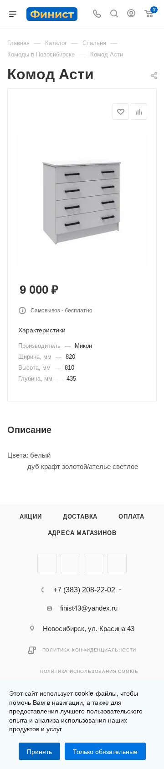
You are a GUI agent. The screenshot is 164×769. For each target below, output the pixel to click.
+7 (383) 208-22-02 (84, 590)
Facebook (70, 563)
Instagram (93, 563)
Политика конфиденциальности (89, 649)
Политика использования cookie (89, 671)
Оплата (131, 516)
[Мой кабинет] (131, 14)
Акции (31, 516)
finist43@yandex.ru (89, 608)
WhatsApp (117, 563)
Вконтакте (47, 563)
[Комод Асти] (82, 199)
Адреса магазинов (82, 533)
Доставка (80, 516)
